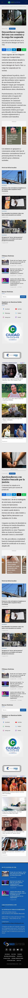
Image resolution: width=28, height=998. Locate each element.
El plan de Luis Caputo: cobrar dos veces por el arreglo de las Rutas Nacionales (18, 262)
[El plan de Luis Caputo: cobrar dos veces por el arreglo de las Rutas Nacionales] (5, 262)
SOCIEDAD (7, 954)
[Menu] (2, 2)
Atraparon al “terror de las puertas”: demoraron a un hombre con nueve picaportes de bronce (12, 239)
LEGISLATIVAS (6, 958)
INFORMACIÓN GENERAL (9, 956)
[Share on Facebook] (4, 49)
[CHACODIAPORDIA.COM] (14, 2)
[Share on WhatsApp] (24, 49)
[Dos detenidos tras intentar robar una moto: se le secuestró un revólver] (14, 202)
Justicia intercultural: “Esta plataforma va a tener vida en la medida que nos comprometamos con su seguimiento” (18, 282)
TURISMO (19, 954)
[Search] (26, 2)
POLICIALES (12, 28)
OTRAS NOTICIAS (11, 960)
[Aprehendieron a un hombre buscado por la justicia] (14, 460)
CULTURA (13, 954)
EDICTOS (19, 960)
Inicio (3, 6)
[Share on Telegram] (14, 49)
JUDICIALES (19, 956)
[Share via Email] (19, 49)
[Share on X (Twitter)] (9, 49)
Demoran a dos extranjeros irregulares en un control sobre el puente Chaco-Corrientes (14, 189)
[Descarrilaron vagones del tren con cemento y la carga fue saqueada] (14, 17)
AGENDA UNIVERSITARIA (17, 958)
